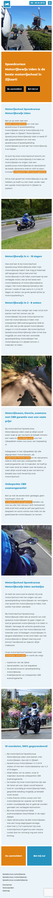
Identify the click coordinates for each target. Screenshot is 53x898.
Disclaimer (7, 885)
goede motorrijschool (16, 124)
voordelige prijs (25, 438)
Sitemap (6, 891)
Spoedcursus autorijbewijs (14, 874)
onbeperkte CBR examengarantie (30, 172)
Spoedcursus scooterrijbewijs (15, 880)
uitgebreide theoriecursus (18, 458)
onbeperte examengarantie (19, 502)
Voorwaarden (8, 888)
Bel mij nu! (39, 856)
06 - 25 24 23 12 (38, 3)
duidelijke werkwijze (15, 655)
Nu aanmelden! (13, 856)
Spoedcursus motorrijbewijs (15, 877)
